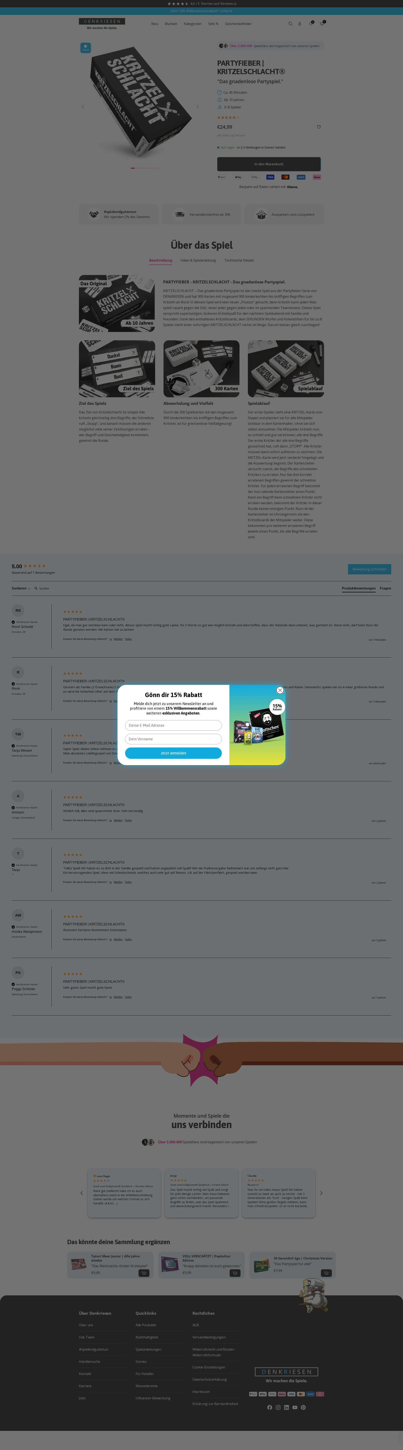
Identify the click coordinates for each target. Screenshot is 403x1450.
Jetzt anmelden (173, 753)
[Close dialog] (280, 690)
